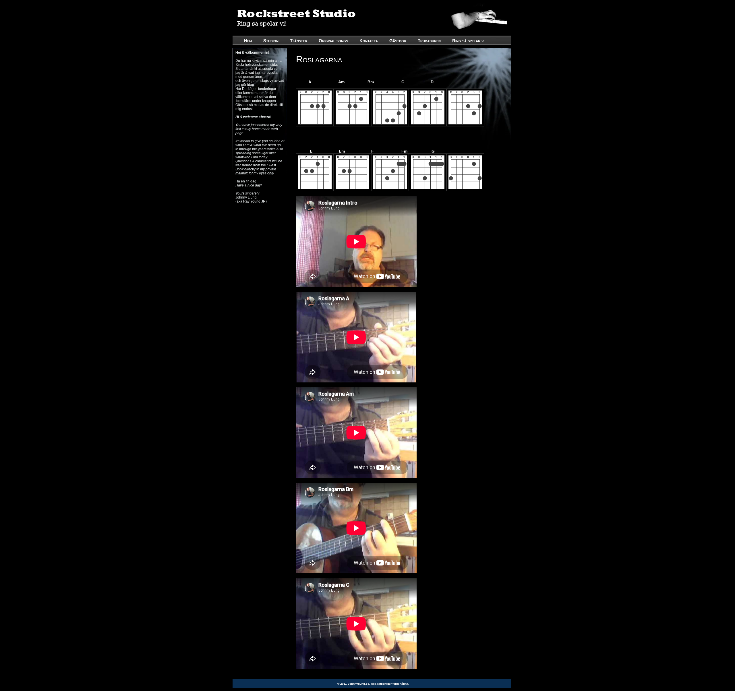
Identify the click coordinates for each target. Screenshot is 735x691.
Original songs (333, 40)
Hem (248, 40)
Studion (270, 40)
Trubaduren (429, 40)
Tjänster (298, 40)
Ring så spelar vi (468, 40)
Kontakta (368, 40)
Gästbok (397, 40)
